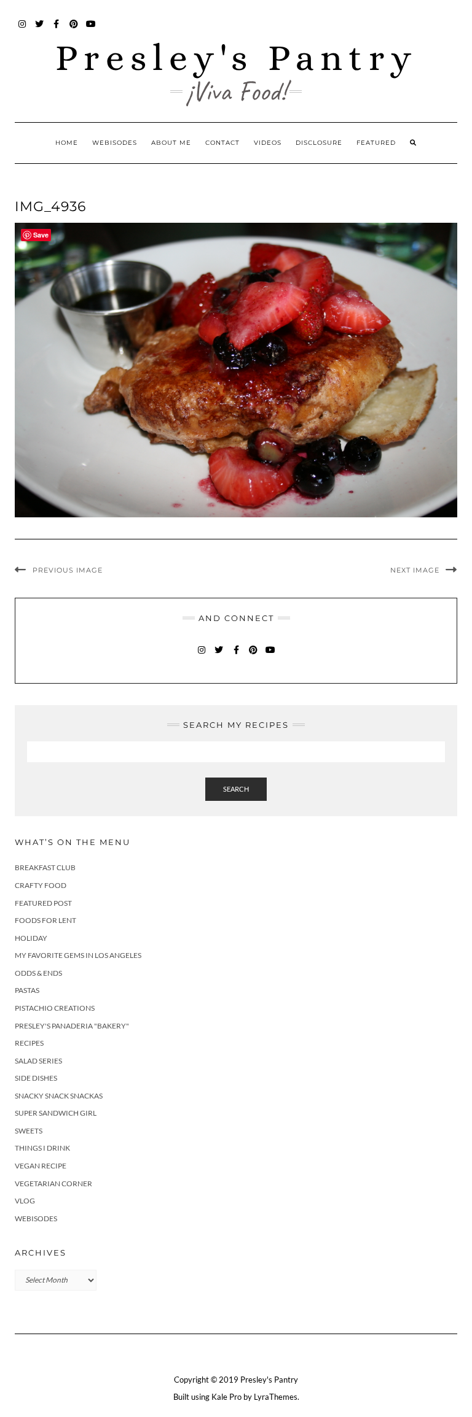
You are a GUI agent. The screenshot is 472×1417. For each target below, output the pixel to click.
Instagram (22, 29)
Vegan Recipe (40, 1165)
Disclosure (319, 143)
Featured (376, 143)
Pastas (27, 990)
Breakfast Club (45, 867)
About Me (171, 143)
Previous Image (68, 570)
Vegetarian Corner (53, 1183)
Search (236, 789)
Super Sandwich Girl (55, 1113)
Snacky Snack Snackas (59, 1095)
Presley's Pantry (236, 57)
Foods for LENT (45, 920)
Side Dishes (36, 1078)
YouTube (91, 29)
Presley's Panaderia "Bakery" (72, 1025)
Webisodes (114, 143)
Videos (267, 143)
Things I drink (42, 1148)
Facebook (57, 29)
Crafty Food (40, 885)
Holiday (31, 938)
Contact (222, 143)
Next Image (414, 570)
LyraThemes (275, 1397)
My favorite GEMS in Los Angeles (78, 955)
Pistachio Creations (55, 1008)
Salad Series (38, 1060)
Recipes (29, 1043)
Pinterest (74, 29)
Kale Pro (226, 1397)
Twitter (39, 29)
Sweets (28, 1130)
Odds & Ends (38, 973)
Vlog (25, 1200)
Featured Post (43, 903)
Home (66, 143)
